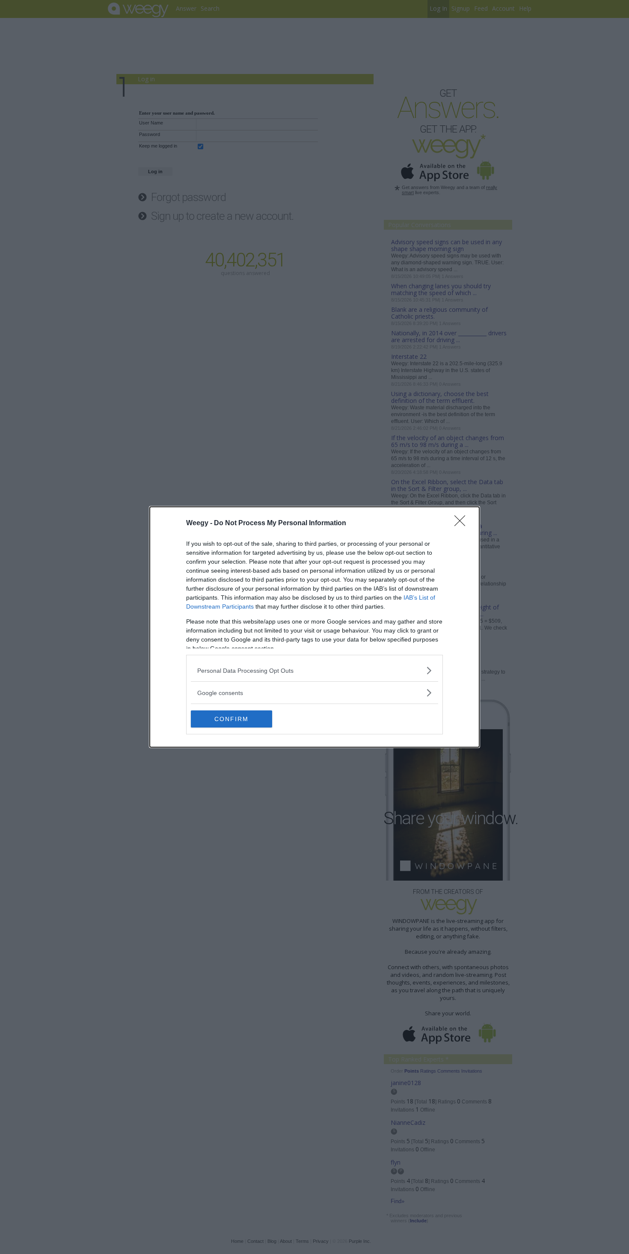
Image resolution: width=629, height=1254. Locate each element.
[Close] (462, 523)
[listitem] (314, 670)
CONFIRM (231, 719)
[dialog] (314, 627)
